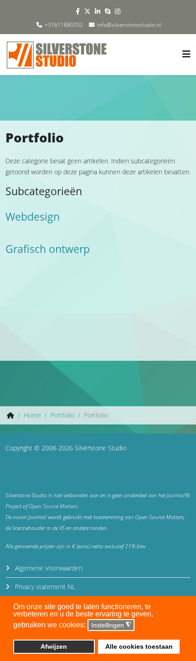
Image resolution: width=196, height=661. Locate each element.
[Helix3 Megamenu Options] (186, 54)
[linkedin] (97, 11)
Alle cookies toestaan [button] (139, 646)
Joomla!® (178, 495)
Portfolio (62, 415)
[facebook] (78, 11)
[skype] (107, 11)
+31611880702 (64, 25)
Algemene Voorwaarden (48, 568)
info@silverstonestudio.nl (129, 25)
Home (32, 415)
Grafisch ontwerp (47, 249)
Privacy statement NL (44, 586)
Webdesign (32, 216)
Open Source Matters (53, 506)
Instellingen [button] (111, 625)
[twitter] (87, 11)
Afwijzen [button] (54, 646)
